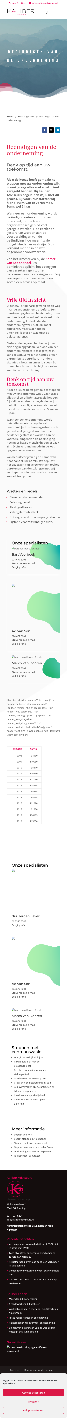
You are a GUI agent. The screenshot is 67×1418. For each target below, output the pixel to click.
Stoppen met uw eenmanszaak (31, 1143)
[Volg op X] (51, 130)
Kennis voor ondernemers (38, 1370)
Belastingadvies (26, 116)
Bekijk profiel (19, 567)
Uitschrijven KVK (23, 1134)
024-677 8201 (19, 3)
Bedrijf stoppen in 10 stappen (30, 1138)
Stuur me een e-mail (23, 563)
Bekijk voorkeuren (33, 1410)
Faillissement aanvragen (27, 1155)
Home (10, 116)
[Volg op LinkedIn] (57, 130)
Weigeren (33, 1401)
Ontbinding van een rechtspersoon (33, 1151)
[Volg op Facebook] (44, 130)
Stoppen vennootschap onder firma (33, 1147)
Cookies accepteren (33, 1392)
